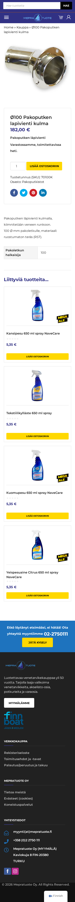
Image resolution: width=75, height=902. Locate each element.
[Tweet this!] (24, 193)
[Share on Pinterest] (33, 193)
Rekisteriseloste (16, 753)
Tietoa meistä (15, 792)
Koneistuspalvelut (18, 804)
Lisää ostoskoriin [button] (37, 356)
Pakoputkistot (33, 182)
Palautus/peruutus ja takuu (26, 765)
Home (8, 27)
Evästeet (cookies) (18, 798)
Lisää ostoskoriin (44, 166)
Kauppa (22, 27)
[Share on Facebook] (14, 193)
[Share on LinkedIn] (43, 193)
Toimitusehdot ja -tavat (22, 759)
